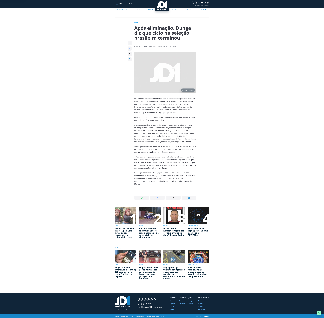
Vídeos (191, 304)
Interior (150, 9)
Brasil (171, 301)
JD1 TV (189, 9)
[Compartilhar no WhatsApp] (130, 43)
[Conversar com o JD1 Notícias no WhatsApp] (319, 313)
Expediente (201, 309)
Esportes (173, 9)
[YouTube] (202, 3)
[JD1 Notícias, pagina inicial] (122, 301)
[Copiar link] (130, 59)
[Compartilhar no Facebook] (130, 49)
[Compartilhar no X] (130, 54)
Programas (192, 301)
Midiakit (200, 304)
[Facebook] (193, 3)
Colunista (204, 9)
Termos (200, 301)
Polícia (138, 9)
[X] (199, 3)
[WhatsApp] (208, 3)
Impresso (182, 304)
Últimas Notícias (122, 9)
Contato (200, 306)
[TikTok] (205, 3)
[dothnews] (205, 316)
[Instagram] (196, 3)
